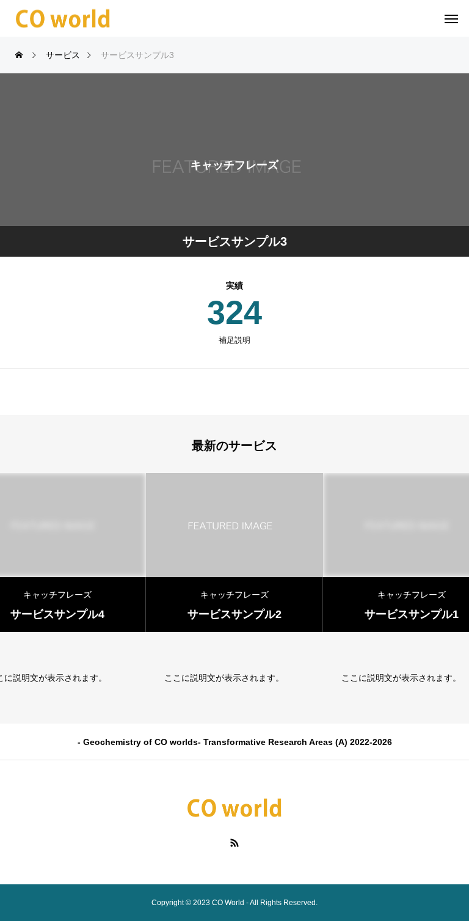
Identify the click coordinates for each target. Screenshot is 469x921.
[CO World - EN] (63, 18)
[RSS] (235, 842)
